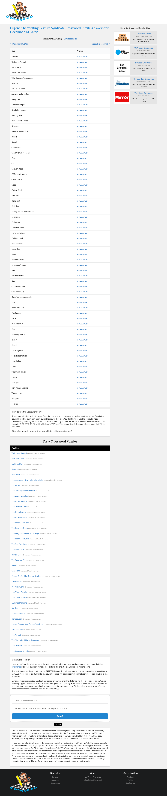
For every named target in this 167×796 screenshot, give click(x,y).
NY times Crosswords (143, 63)
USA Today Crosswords (143, 48)
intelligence (16, 667)
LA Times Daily (26, 464)
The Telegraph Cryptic (29, 539)
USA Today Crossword (93, 780)
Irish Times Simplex (28, 598)
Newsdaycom (26, 619)
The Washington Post (29, 496)
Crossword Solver (144, 34)
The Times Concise (28, 517)
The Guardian (26, 646)
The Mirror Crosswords (144, 93)
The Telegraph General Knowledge (34, 533)
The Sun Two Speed (28, 544)
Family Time (25, 582)
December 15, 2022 (100, 44)
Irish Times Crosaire (28, 592)
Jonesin (23, 566)
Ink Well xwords (27, 587)
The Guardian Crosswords (143, 79)
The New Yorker (27, 550)
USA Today (25, 475)
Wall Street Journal (28, 453)
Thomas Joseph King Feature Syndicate (36, 480)
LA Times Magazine (28, 603)
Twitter (130, 780)
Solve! (60, 716)
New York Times (27, 459)
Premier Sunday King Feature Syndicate (36, 624)
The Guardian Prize (28, 560)
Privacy (55, 777)
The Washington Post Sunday (32, 491)
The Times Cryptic (28, 512)
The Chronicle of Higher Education (34, 640)
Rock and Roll (26, 630)
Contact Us (130, 783)
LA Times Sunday (27, 614)
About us (55, 780)
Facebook (130, 777)
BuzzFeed (24, 608)
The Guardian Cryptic (29, 651)
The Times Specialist (28, 501)
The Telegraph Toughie (29, 523)
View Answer (82, 57)
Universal (24, 469)
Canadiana (24, 571)
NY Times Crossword (93, 777)
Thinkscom (25, 485)
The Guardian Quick (28, 507)
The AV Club (25, 635)
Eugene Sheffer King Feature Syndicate (36, 576)
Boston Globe (26, 555)
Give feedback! (70, 39)
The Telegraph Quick (28, 528)
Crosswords (55, 783)
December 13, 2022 (19, 44)
